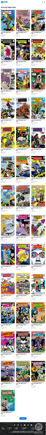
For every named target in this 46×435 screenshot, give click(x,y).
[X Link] (21, 425)
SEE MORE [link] (23, 418)
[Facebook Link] (14, 425)
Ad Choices (33, 428)
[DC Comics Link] (31, 425)
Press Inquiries (40, 428)
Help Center (3, 428)
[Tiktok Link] (28, 425)
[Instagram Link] (18, 425)
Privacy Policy (16, 428)
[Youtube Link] (24, 425)
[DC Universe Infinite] (4, 2)
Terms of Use (10, 428)
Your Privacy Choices (25, 428)
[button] (42, 2)
